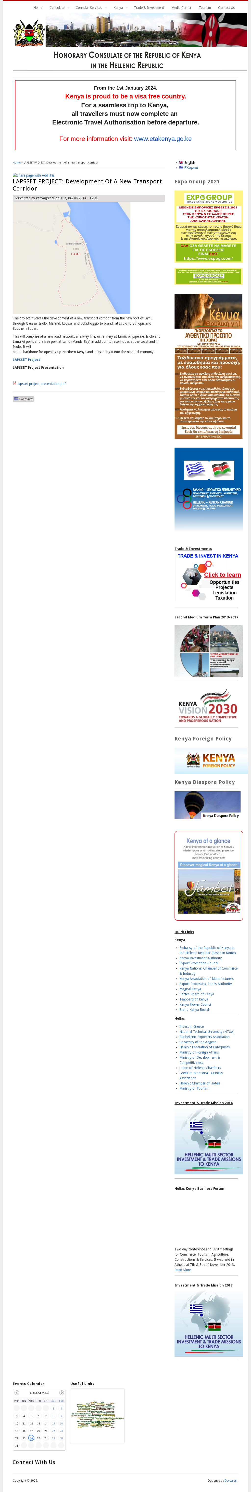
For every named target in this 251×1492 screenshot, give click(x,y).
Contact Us (226, 8)
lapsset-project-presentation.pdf (42, 384)
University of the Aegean (197, 1042)
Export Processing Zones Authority (205, 984)
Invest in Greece (191, 1026)
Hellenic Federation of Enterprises (204, 1047)
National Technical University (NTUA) (207, 1032)
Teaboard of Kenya (193, 999)
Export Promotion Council (198, 963)
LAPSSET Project (26, 360)
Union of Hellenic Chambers (200, 1068)
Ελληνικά (25, 399)
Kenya (116, 8)
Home (37, 8)
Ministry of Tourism (194, 1088)
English (189, 162)
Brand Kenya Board (194, 1010)
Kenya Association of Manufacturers (206, 979)
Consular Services (87, 8)
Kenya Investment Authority (200, 958)
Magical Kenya (190, 989)
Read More (183, 1270)
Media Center (181, 8)
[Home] (130, 70)
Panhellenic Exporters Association (204, 1037)
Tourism (205, 8)
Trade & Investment (149, 8)
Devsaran (231, 1480)
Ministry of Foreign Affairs (199, 1052)
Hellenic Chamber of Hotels (199, 1083)
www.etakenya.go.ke (163, 138)
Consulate (55, 8)
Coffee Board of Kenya (196, 994)
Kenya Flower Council (195, 1004)
